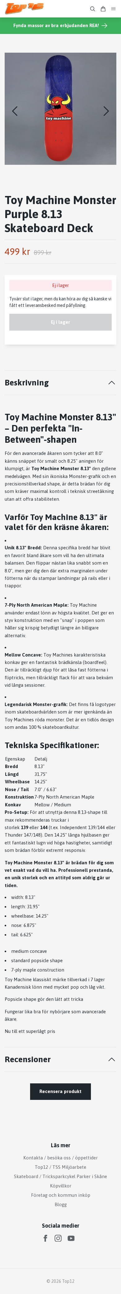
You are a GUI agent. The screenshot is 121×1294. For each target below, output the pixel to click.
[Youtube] (71, 1238)
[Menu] (113, 8)
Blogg (61, 1204)
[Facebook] (45, 1238)
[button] (106, 111)
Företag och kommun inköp (60, 1195)
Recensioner (28, 1059)
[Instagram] (58, 1238)
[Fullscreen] (60, 109)
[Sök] (92, 9)
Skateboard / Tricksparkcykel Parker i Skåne (60, 1176)
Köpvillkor (60, 1185)
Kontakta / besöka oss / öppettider (60, 1157)
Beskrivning (27, 382)
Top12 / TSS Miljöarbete (60, 1167)
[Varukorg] (103, 9)
